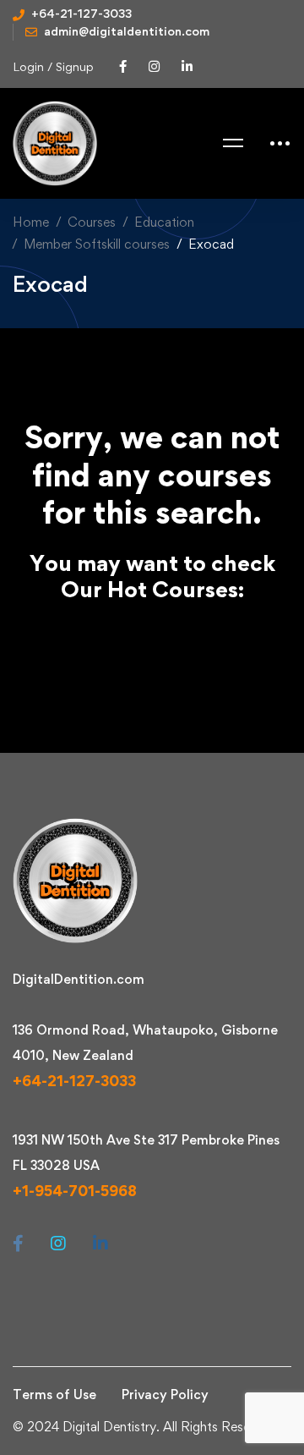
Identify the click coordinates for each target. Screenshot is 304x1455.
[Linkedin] (100, 1243)
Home (31, 222)
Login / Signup (53, 66)
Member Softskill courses (97, 244)
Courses (92, 222)
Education (164, 222)
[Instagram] (58, 1243)
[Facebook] (18, 1243)
